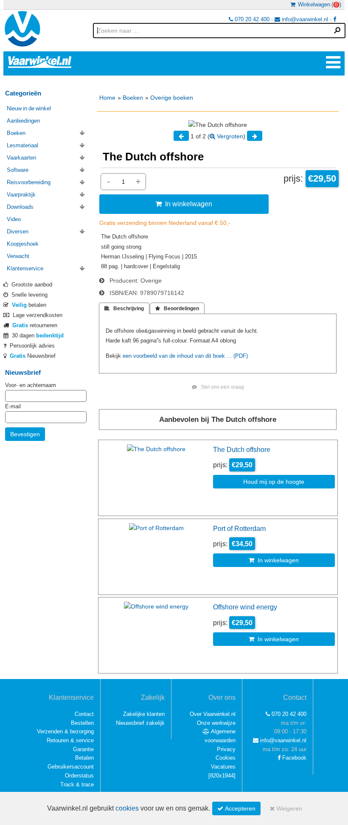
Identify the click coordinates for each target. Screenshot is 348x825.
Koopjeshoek (23, 244)
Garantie (83, 749)
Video (14, 219)
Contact (84, 714)
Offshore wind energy (245, 606)
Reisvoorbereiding (29, 182)
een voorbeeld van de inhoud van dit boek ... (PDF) (185, 356)
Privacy (226, 749)
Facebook (293, 758)
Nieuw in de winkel (29, 108)
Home (107, 98)
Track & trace (77, 784)
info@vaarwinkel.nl (304, 19)
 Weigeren (286, 808)
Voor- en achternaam (30, 385)
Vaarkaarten (21, 157)
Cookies (226, 758)
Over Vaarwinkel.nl (213, 714)
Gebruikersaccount (71, 766)
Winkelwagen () (318, 4)
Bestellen (82, 723)
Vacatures (223, 766)
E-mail (13, 406)
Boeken (133, 98)
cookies (127, 808)
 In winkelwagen (183, 203)
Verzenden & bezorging (65, 731)
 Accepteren (236, 808)
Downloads (20, 207)
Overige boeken (171, 98)
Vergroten (229, 136)
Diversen (17, 231)
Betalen (84, 758)
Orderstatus (79, 775)
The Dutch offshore (241, 449)
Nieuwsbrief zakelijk (140, 723)
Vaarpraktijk (21, 194)
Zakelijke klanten (144, 714)
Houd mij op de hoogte (273, 482)
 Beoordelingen (177, 308)
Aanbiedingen (23, 120)
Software (17, 170)
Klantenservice (25, 268)
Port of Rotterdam (239, 528)
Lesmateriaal (22, 145)
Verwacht (18, 256)
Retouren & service (70, 740)
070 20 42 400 (251, 19)
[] (222, 775)
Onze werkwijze (216, 723)
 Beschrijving (124, 308)
